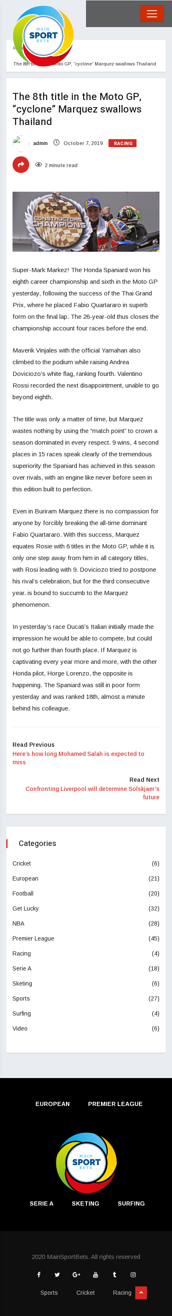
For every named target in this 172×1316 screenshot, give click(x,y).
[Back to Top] (141, 1293)
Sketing (22, 983)
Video (20, 1028)
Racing (123, 143)
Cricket (22, 863)
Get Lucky (26, 908)
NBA (18, 923)
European (25, 878)
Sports (21, 998)
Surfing (22, 1013)
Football (23, 893)
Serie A (22, 968)
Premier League (33, 938)
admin (40, 143)
